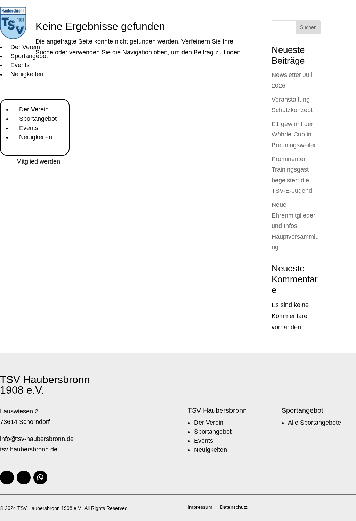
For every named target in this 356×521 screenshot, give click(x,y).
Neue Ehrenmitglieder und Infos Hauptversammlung (295, 226)
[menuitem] (25, 47)
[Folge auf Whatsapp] (40, 477)
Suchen (308, 27)
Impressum (200, 507)
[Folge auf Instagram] (24, 477)
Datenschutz (234, 507)
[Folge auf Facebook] (7, 477)
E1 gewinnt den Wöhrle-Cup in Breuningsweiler (294, 134)
